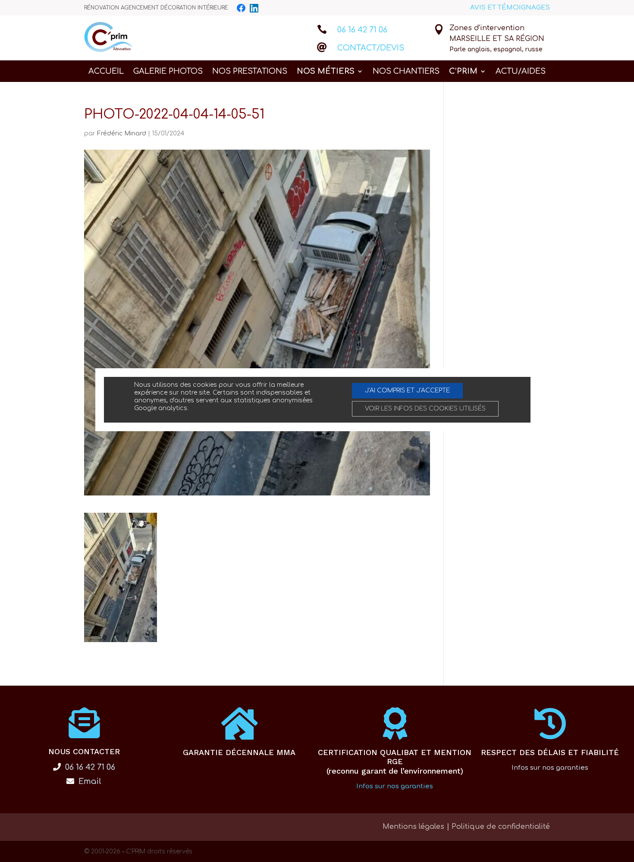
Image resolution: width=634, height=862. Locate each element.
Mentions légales (413, 827)
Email (88, 781)
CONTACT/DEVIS (370, 48)
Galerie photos (168, 71)
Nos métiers (326, 71)
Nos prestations (249, 71)
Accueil (106, 71)
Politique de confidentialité (501, 827)
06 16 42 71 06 (362, 29)
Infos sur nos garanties (394, 786)
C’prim (463, 71)
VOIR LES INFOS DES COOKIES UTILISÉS (425, 408)
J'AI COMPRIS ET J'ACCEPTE (407, 390)
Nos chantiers (406, 71)
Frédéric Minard (121, 133)
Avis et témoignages (510, 7)
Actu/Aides (521, 71)
